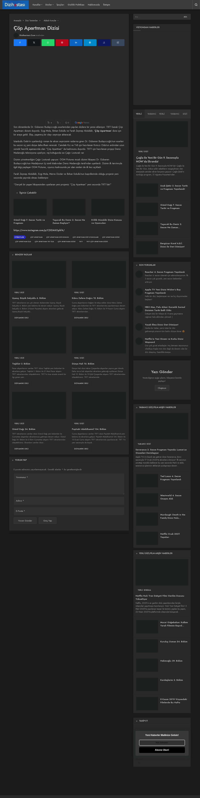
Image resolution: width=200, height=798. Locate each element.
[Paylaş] (104, 42)
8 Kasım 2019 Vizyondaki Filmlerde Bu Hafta (173, 701)
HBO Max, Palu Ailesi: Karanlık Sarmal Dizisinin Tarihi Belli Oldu (165, 308)
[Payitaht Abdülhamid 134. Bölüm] (99, 405)
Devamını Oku (21, 317)
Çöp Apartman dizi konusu (57, 237)
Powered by (139, 761)
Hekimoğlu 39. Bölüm (171, 660)
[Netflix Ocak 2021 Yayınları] (147, 538)
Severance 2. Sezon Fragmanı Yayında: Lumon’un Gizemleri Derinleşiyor (161, 451)
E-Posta (20, 511)
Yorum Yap (21, 459)
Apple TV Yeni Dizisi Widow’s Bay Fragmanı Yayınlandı (163, 291)
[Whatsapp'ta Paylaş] (48, 42)
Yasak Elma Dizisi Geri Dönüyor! (161, 324)
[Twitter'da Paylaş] (34, 42)
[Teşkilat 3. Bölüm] (39, 339)
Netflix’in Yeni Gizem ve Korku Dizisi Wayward (164, 340)
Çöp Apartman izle (23, 241)
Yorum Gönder (25, 520)
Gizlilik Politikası (76, 4)
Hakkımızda (94, 4)
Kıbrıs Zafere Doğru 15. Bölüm (88, 298)
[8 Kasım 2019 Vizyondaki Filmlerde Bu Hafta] (147, 703)
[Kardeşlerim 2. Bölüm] (147, 684)
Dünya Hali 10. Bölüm (83, 363)
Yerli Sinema (144, 590)
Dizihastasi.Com (27, 35)
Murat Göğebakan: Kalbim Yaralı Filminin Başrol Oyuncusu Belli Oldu (174, 625)
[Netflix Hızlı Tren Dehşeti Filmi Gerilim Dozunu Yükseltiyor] (162, 572)
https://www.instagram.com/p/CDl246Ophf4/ (39, 230)
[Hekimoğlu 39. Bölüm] (147, 665)
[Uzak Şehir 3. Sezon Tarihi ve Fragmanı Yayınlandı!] (147, 190)
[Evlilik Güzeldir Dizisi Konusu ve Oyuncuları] (107, 207)
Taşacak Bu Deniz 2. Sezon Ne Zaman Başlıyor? (69, 221)
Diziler (48, 4)
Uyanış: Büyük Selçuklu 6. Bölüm (29, 298)
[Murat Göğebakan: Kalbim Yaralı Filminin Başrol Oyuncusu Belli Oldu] (147, 626)
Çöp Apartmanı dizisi (66, 241)
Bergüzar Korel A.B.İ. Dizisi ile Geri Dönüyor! (172, 245)
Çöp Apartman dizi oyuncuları (86, 237)
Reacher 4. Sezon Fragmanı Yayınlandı (165, 272)
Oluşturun (162, 388)
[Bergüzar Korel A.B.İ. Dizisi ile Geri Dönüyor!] (147, 247)
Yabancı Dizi (144, 444)
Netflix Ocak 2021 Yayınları (170, 535)
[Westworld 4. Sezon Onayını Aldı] (147, 499)
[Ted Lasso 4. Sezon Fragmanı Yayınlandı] (147, 480)
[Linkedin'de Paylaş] (76, 42)
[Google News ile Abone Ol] (82, 122)
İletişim (106, 4)
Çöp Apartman (36, 237)
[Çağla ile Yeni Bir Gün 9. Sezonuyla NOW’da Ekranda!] (162, 134)
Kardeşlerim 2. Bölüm (171, 680)
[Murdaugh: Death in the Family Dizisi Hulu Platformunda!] (147, 519)
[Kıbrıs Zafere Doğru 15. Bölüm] (99, 274)
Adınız (20, 500)
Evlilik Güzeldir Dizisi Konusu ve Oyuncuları (106, 221)
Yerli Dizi (19, 292)
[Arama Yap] (196, 4)
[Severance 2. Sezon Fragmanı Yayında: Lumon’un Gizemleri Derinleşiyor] (162, 426)
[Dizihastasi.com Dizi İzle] (15, 4)
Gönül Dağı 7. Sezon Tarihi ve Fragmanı (29, 221)
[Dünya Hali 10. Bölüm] (99, 339)
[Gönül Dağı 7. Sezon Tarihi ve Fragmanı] (30, 207)
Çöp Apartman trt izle (44, 241)
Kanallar (37, 4)
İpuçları (60, 4)
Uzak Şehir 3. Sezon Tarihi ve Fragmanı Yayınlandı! (174, 187)
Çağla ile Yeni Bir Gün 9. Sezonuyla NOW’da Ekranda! (157, 159)
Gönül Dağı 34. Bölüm (23, 429)
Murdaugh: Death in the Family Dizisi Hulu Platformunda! (172, 518)
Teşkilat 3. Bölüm (21, 363)
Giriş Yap (47, 520)
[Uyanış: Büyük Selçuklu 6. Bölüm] (39, 274)
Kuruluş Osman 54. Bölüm (173, 641)
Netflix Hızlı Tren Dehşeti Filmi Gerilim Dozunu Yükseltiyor (160, 597)
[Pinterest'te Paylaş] (62, 42)
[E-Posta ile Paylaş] (118, 42)
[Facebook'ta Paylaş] (20, 42)
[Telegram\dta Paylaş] (90, 42)
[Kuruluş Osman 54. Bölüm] (147, 646)
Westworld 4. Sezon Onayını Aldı (170, 497)
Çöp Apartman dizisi (110, 237)
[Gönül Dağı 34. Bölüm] (39, 405)
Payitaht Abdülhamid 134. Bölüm (89, 429)
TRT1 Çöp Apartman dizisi (97, 241)
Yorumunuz (22, 477)
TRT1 (81, 241)
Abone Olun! (162, 750)
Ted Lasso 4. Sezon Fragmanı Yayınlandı (170, 478)
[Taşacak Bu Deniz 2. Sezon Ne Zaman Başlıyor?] (69, 207)
